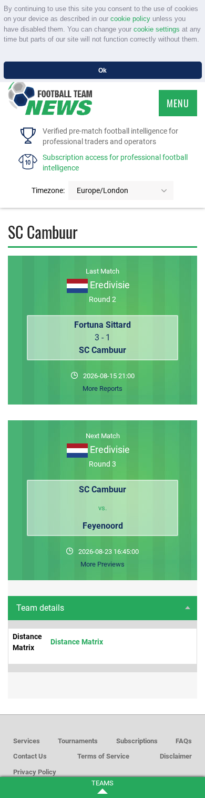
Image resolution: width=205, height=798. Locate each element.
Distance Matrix (76, 642)
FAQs (184, 741)
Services (26, 741)
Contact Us (30, 756)
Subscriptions (137, 741)
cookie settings (157, 29)
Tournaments (78, 741)
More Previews (102, 564)
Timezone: (48, 190)
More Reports (102, 388)
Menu (178, 103)
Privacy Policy (34, 772)
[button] (5, 50)
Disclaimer (176, 756)
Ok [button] (102, 70)
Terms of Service (103, 756)
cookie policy (130, 19)
